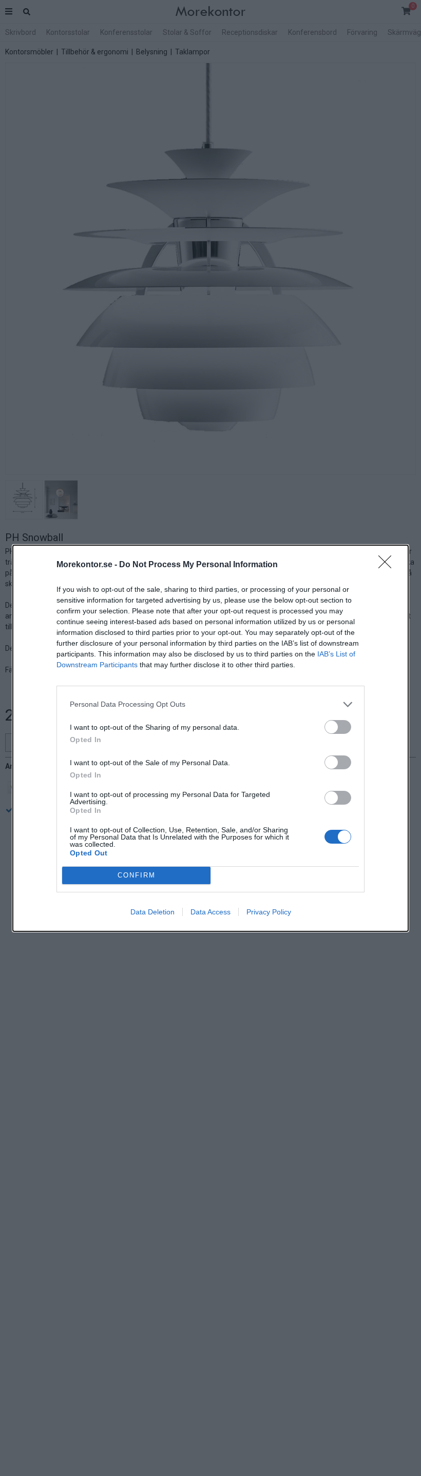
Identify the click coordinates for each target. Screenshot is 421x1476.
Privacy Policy (268, 912)
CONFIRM (137, 875)
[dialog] (210, 738)
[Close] (388, 565)
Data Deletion (152, 912)
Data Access (210, 912)
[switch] (337, 727)
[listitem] (210, 704)
